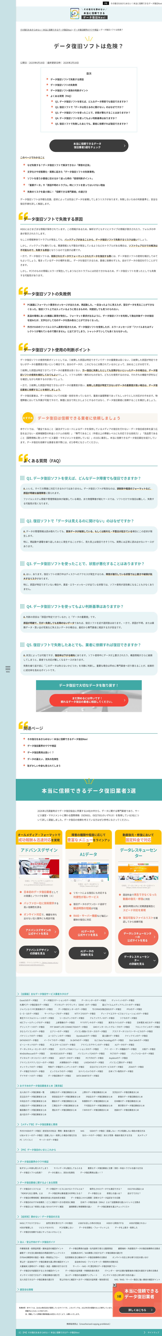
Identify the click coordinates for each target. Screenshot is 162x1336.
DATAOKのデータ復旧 (29, 1040)
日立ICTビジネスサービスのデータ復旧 (106, 1066)
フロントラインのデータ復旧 (147, 1027)
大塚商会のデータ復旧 (68, 1062)
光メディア (142, 1135)
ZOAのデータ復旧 (136, 1066)
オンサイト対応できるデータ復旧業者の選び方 (40, 1275)
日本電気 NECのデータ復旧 (148, 1022)
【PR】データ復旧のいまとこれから (38, 1149)
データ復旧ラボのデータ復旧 (32, 1071)
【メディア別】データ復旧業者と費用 (38, 1124)
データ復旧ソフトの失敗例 (63, 84)
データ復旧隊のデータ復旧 (59, 1075)
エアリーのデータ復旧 (59, 1031)
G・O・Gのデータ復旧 (29, 1013)
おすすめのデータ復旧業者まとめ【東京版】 (42, 1085)
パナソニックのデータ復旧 (31, 1035)
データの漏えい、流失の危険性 (42, 759)
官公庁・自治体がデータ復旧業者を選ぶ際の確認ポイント (44, 1261)
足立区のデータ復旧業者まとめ (33, 1096)
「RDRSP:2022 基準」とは (31, 1193)
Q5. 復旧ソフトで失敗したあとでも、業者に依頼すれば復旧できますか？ (91, 123)
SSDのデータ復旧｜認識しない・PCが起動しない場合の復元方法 (117, 1130)
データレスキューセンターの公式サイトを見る (137, 936)
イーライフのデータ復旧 (54, 1040)
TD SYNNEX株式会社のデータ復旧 (106, 1009)
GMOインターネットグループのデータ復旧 (111, 1027)
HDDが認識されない (137, 1223)
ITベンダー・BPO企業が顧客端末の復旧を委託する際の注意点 (131, 1270)
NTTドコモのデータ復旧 (85, 1013)
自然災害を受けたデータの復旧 (59, 1223)
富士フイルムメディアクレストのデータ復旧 (121, 1004)
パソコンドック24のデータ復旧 (91, 1053)
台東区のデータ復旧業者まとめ (63, 1092)
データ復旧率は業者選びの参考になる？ (65, 1193)
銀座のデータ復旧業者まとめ (64, 1101)
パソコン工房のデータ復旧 (120, 1062)
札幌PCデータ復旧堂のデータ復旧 (34, 1004)
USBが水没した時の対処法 (89, 1223)
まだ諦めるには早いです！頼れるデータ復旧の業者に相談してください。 (87, 699)
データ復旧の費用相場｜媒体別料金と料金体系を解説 (42, 1197)
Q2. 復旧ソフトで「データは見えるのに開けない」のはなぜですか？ (89, 107)
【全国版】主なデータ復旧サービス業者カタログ (44, 993)
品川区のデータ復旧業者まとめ (33, 1114)
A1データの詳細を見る (87, 952)
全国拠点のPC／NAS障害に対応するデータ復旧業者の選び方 (97, 1253)
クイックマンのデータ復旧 (136, 1035)
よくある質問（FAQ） (61, 95)
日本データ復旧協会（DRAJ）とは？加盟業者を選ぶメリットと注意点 (110, 1202)
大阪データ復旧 (148, 1049)
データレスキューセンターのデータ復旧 (37, 1049)
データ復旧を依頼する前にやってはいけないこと (41, 1232)
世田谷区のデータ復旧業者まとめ (66, 1096)
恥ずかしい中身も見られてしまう (44, 765)
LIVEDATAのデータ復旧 (94, 1062)
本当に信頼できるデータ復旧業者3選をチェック (87, 145)
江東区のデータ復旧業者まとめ (65, 1105)
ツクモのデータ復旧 (128, 1018)
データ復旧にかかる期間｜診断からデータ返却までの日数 (95, 1197)
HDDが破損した (26, 1227)
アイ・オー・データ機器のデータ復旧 (120, 1049)
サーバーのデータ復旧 (48, 1139)
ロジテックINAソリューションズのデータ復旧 (79, 1049)
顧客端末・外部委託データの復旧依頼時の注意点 (139, 1248)
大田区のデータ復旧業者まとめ (33, 1105)
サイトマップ (153, 1332)
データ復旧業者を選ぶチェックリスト (113, 1206)
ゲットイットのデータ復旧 (123, 1000)
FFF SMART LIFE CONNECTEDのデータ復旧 (69, 1027)
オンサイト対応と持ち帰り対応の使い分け (130, 1257)
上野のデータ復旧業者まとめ (94, 1092)
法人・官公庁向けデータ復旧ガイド (37, 1241)
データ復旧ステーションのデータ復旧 (60, 1000)
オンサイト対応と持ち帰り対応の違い (119, 1275)
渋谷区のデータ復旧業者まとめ (99, 1096)
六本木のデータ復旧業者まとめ (95, 1110)
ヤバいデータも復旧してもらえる (68, 1168)
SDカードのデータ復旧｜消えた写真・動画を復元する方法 (107, 1135)
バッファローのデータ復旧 (142, 1053)
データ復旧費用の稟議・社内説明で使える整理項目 (91, 1248)
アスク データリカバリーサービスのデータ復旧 (132, 1031)
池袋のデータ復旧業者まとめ (126, 1110)
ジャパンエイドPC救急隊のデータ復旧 (36, 1009)
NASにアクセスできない (30, 1223)
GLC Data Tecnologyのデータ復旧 (109, 1040)
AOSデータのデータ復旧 (69, 1058)
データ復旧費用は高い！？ (40, 752)
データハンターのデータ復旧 (93, 1000)
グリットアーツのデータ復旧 (32, 1027)
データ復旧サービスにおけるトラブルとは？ (65, 1189)
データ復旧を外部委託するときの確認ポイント (40, 1270)
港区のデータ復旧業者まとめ (64, 1110)
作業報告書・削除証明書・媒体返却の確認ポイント (41, 1248)
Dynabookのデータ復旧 (86, 1035)
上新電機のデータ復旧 (65, 1022)
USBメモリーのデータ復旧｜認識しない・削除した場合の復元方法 (48, 1135)
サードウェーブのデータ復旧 (56, 1013)
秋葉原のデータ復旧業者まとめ (95, 1101)
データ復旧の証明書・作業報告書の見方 (82, 1270)
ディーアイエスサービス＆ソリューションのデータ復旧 (124, 1013)
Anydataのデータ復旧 (118, 1058)
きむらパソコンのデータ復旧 (32, 1031)
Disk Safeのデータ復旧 (139, 1040)
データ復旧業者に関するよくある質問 (38, 1182)
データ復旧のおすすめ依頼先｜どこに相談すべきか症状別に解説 (47, 1202)
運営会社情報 (26, 1289)
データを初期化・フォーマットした (94, 1227)
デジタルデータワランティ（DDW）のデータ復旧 (75, 1004)
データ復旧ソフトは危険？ (31, 1172)
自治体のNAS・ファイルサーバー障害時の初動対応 (96, 1261)
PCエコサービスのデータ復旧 (62, 1044)
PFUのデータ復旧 (134, 1009)
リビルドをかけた (46, 1227)
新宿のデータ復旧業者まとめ (130, 1096)
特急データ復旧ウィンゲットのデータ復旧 (66, 1066)
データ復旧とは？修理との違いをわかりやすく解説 (41, 1206)
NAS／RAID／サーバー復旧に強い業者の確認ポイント (137, 1279)
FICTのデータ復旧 (118, 1053)
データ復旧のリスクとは (30, 1189)
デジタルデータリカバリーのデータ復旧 (37, 1058)
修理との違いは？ (114, 1193)
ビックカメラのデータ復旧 (61, 1071)
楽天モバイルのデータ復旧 (120, 1022)
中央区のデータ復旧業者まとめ (33, 1101)
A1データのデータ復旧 (124, 1044)
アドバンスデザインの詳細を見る (37, 951)
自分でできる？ (134, 1193)
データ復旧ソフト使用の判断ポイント (69, 90)
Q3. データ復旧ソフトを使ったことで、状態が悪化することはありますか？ (92, 112)
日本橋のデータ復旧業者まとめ (127, 1101)
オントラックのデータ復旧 (31, 1066)
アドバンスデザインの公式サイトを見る (38, 931)
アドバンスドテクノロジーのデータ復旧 (37, 1062)
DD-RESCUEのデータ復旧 (61, 1053)
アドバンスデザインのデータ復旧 (95, 1044)
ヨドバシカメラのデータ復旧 (90, 1071)
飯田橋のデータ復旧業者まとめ (33, 1110)
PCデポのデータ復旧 (94, 1058)
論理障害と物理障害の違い (80, 1206)
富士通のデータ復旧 (110, 1035)
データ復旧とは (94, 1193)
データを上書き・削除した (126, 1227)
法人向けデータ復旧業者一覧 (32, 1092)
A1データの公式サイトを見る (88, 933)
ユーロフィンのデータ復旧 (59, 1035)
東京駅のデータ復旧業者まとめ (131, 1105)
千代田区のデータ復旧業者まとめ (98, 1105)
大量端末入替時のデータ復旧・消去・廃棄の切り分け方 (43, 1266)
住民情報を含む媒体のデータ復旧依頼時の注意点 (86, 1257)
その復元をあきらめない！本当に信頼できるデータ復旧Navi (136, 3)
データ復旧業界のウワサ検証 (41, 745)
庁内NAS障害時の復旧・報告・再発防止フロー (39, 1257)
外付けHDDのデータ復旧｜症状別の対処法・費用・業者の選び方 (47, 1130)
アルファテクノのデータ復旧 (102, 1018)
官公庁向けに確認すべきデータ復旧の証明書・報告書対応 (84, 1279)
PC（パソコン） (27, 1139)
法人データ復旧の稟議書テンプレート (81, 1275)
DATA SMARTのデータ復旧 (87, 1075)
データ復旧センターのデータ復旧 (72, 1009)
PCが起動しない (66, 1227)
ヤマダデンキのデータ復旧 (91, 1022)
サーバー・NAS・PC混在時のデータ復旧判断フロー (95, 1266)
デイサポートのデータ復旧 (31, 1075)
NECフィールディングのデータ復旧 (35, 1022)
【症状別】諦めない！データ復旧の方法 (40, 1216)
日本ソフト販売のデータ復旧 (121, 1071)
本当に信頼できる (94, 13)
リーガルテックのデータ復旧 (71, 1018)
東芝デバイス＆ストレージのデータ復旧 (37, 1018)
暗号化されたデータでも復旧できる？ (106, 1189)
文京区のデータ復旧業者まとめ (125, 1092)
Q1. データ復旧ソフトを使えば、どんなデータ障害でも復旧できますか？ (91, 101)
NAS (82, 1130)
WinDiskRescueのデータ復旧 (32, 1053)
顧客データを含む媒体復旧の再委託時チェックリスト (42, 1253)
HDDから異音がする (115, 1223)
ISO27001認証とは (136, 1189)
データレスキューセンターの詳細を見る (136, 960)
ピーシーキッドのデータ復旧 (32, 1044)
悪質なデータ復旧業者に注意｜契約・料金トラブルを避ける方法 (115, 1168)
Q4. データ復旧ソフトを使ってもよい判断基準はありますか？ (86, 118)
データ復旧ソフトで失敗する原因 (67, 79)
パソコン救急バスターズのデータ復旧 (91, 1031)
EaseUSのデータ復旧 (29, 1000)
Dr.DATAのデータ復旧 (79, 1040)
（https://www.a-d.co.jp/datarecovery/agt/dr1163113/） (38, 963)
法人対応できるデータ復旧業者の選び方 (37, 1279)
